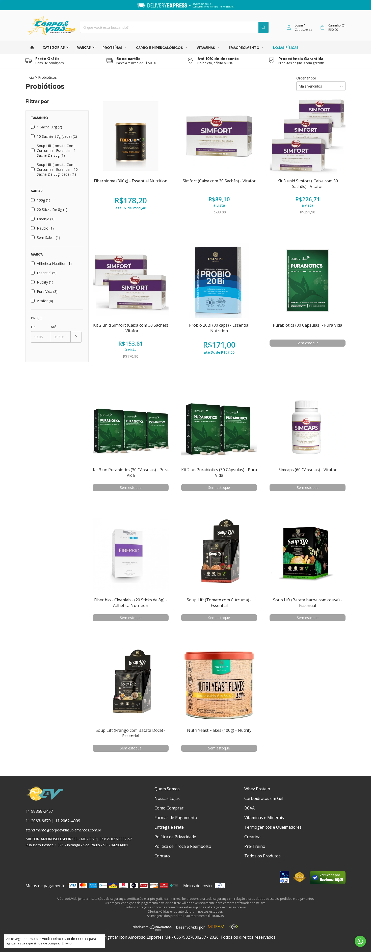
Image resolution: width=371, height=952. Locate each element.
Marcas (84, 47)
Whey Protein (257, 789)
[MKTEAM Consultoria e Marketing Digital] (216, 927)
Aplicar (76, 337)
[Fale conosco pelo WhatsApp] (360, 941)
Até (53, 326)
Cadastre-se (303, 29)
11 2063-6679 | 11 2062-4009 (52, 821)
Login (299, 25)
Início (29, 77)
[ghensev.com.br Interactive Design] (233, 927)
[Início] (32, 47)
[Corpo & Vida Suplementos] (44, 799)
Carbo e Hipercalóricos (160, 48)
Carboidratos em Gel (263, 798)
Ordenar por (306, 78)
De (33, 326)
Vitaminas (206, 48)
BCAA (249, 808)
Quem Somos (167, 789)
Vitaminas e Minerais (264, 817)
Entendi (67, 943)
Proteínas (112, 48)
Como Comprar (168, 808)
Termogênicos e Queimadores (273, 827)
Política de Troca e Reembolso (182, 846)
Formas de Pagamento (175, 817)
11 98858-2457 (39, 811)
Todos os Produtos (262, 856)
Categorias (54, 47)
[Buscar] (263, 27)
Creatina (252, 836)
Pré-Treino (254, 846)
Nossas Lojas (167, 798)
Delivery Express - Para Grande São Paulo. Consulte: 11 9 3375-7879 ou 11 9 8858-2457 (186, 5)
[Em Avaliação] (284, 877)
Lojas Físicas (286, 48)
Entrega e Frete (169, 827)
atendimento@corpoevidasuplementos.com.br (63, 830)
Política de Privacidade (175, 836)
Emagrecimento (244, 48)
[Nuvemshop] (152, 929)
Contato (162, 856)
